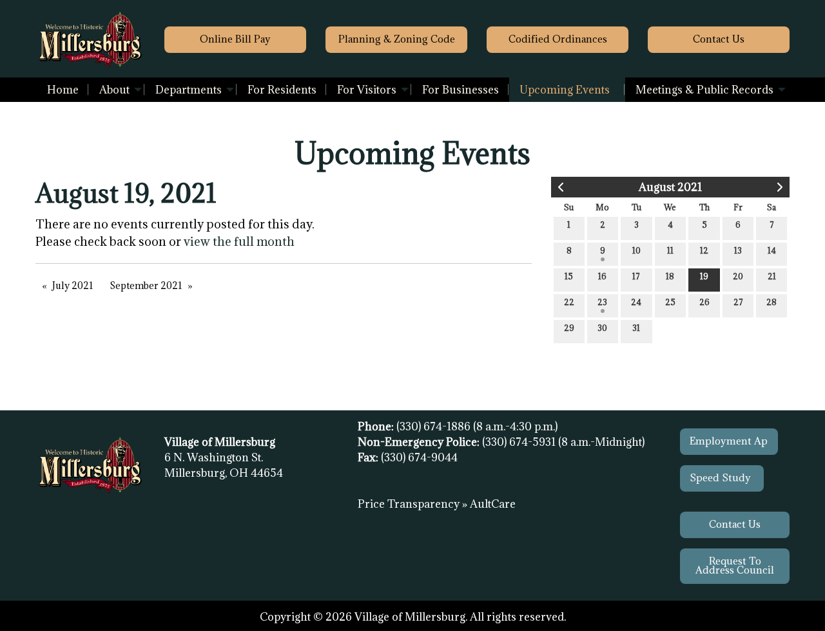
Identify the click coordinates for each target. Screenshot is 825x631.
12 (704, 250)
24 (636, 302)
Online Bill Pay (235, 39)
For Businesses (460, 90)
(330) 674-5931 (520, 442)
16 (602, 276)
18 (670, 276)
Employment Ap (729, 441)
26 (704, 302)
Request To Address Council (734, 565)
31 (636, 328)
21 (772, 276)
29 (569, 328)
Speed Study (721, 478)
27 (738, 302)
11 (670, 250)
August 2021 (670, 187)
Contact (718, 39)
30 (602, 328)
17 (636, 276)
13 (738, 250)
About (114, 90)
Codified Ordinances (558, 39)
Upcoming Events (564, 90)
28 (771, 302)
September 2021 (146, 285)
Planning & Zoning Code (396, 39)
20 (738, 276)
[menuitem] (63, 89)
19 (704, 276)
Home (63, 90)
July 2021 (72, 285)
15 (569, 276)
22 (569, 302)
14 (772, 250)
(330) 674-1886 (434, 426)
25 (670, 302)
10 (636, 250)
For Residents (282, 90)
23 (602, 302)
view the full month (239, 241)
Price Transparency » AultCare (437, 504)
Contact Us (735, 524)
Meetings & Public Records (704, 90)
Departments (188, 90)
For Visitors (366, 90)
